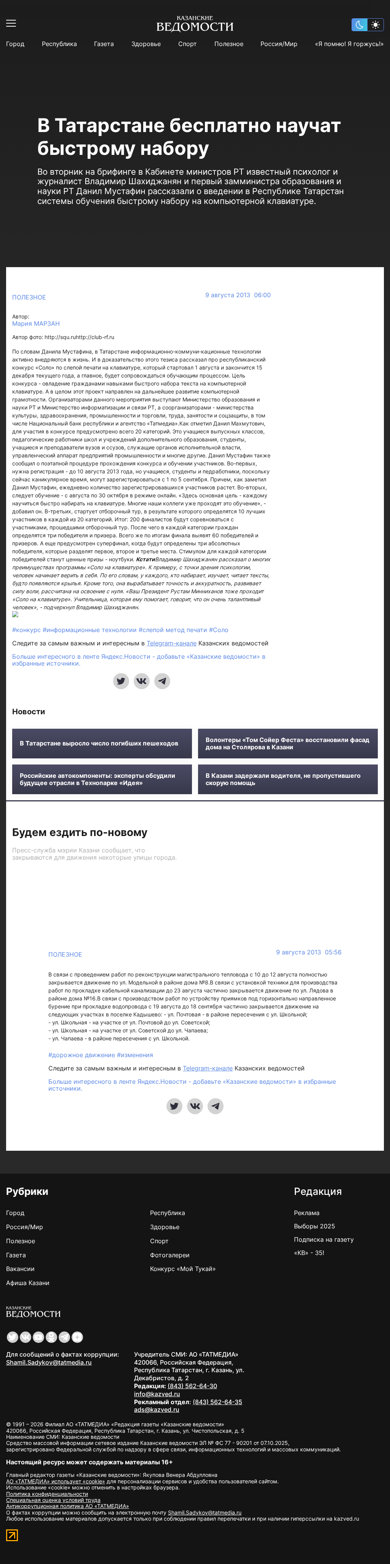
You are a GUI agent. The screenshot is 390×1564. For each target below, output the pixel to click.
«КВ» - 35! (309, 1253)
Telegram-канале (172, 643)
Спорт (187, 44)
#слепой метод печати (174, 630)
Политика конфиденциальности (47, 1494)
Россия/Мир (279, 44)
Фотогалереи (170, 1255)
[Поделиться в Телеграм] (162, 681)
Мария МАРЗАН (36, 323)
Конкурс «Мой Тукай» (183, 1269)
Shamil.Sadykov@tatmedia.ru (49, 1362)
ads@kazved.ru (156, 1409)
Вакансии (20, 1269)
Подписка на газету (324, 1239)
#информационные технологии (91, 630)
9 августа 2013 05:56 (309, 952)
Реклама (307, 1213)
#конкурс (27, 630)
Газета (104, 44)
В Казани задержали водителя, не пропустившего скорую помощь (283, 779)
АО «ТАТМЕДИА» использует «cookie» (55, 1481)
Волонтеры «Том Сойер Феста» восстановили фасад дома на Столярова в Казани (287, 743)
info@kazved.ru (157, 1394)
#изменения (135, 1055)
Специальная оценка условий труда (53, 1500)
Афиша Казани (28, 1283)
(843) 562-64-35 (217, 1402)
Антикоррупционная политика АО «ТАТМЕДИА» (67, 1506)
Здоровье (146, 44)
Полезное (228, 44)
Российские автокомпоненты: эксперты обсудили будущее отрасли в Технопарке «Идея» (97, 779)
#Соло (219, 630)
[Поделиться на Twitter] (121, 681)
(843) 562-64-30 (192, 1386)
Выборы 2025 (314, 1226)
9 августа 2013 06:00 (238, 295)
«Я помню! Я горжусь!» (349, 44)
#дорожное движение (82, 1055)
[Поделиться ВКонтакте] (142, 681)
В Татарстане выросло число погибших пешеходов (99, 743)
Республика (59, 44)
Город (15, 44)
